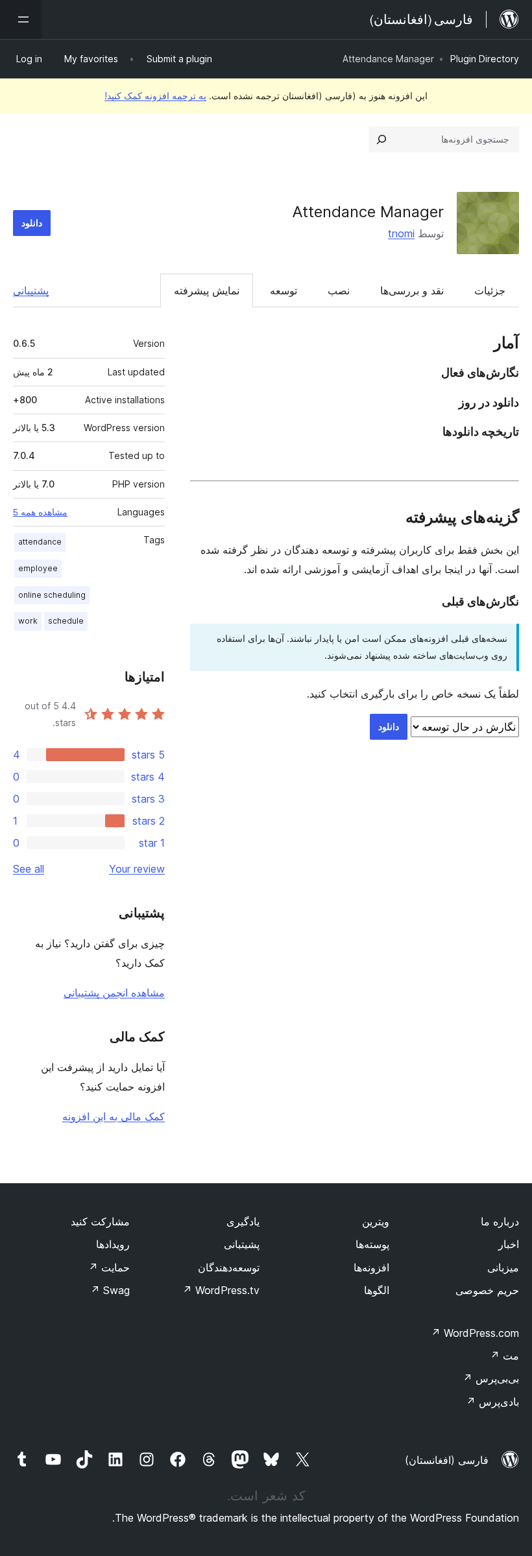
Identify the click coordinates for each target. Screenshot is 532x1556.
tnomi (401, 233)
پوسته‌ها (372, 1244)
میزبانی (503, 1267)
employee (38, 568)
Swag (110, 1290)
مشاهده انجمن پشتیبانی (114, 992)
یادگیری (243, 1221)
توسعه (283, 290)
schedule (66, 621)
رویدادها (113, 1244)
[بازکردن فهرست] (21, 19)
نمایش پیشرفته (206, 290)
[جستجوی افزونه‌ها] (381, 139)
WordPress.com (475, 1332)
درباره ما (500, 1221)
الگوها (376, 1290)
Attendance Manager (368, 211)
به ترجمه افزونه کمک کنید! (155, 95)
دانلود (31, 222)
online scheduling (52, 595)
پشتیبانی (31, 290)
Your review (137, 868)
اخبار (508, 1244)
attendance (40, 542)
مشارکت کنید (100, 1221)
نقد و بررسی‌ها (412, 290)
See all (28, 868)
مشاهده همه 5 (40, 512)
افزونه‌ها (371, 1267)
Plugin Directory (484, 58)
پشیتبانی (242, 1244)
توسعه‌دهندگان (229, 1267)
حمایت (109, 1267)
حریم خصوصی (487, 1290)
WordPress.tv (221, 1290)
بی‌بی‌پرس (491, 1378)
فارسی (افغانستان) (447, 1460)
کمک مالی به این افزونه (113, 1116)
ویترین (375, 1221)
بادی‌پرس (492, 1401)
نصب (339, 290)
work (28, 621)
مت (504, 1355)
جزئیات (489, 290)
